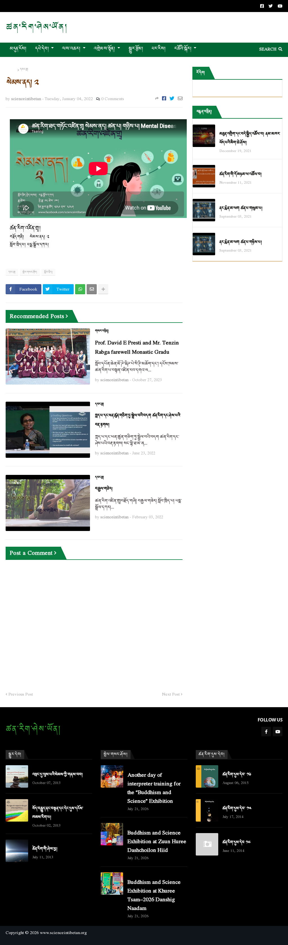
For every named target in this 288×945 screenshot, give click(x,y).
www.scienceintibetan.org (63, 932)
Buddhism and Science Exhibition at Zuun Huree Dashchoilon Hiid (156, 841)
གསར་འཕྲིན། (102, 331)
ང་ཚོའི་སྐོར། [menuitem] (183, 49)
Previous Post (20, 694)
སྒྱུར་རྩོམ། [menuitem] (136, 49)
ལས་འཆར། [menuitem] (71, 49)
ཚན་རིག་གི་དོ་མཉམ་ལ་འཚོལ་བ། (240, 174)
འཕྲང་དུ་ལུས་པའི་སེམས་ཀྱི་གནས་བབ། (57, 775)
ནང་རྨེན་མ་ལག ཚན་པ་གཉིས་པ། (240, 242)
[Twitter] (172, 98)
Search (267, 49)
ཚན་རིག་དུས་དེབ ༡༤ (236, 842)
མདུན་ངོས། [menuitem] (18, 49)
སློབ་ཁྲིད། (48, 272)
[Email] (180, 98)
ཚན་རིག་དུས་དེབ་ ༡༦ (236, 775)
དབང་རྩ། (24, 69)
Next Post (171, 694)
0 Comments (112, 98)
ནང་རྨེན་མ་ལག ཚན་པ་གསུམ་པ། (240, 208)
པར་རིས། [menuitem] (159, 49)
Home (11, 69)
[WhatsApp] (80, 289)
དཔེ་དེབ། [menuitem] (42, 49)
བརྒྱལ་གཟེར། (103, 489)
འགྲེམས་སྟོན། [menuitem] (104, 49)
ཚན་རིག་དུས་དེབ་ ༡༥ (236, 808)
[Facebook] (164, 98)
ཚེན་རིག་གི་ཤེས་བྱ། (44, 849)
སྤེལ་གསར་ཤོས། (29, 272)
